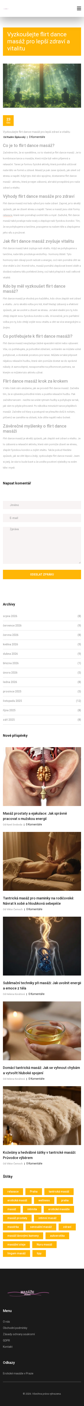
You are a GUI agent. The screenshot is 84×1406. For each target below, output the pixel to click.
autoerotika (57, 1235)
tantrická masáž (59, 1191)
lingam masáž (16, 1253)
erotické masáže (59, 1209)
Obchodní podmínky (15, 1327)
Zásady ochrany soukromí (19, 1334)
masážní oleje (16, 1244)
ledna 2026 (42, 682)
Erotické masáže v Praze (18, 1373)
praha (65, 1200)
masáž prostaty (17, 1218)
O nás (6, 1321)
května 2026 (42, 644)
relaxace (7, 215)
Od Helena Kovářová (14, 994)
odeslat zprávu (42, 574)
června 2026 (42, 634)
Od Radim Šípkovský (14, 137)
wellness (44, 1200)
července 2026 (42, 625)
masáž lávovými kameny (23, 1235)
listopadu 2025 (42, 700)
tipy (39, 1253)
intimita (32, 1209)
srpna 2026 (42, 616)
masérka (13, 1226)
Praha (34, 1191)
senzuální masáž (41, 1226)
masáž (11, 1209)
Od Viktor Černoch (13, 909)
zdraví (67, 1226)
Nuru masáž (44, 1244)
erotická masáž (17, 1200)
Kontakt (8, 1346)
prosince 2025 (42, 691)
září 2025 (42, 719)
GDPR (6, 1340)
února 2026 (42, 672)
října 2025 (42, 710)
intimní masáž (47, 1218)
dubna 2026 (42, 653)
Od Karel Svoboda (12, 824)
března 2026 (42, 663)
